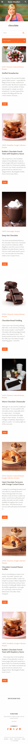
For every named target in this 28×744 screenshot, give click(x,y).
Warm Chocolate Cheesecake (13, 402)
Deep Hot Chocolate (10, 236)
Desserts (9, 67)
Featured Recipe (18, 67)
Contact (11, 739)
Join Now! (14, 721)
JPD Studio (16, 740)
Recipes (4, 69)
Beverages (10, 231)
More (4, 104)
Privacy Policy (18, 739)
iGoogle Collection (20, 145)
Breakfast (10, 145)
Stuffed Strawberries (10, 73)
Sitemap (23, 739)
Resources (6, 739)
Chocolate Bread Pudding (12, 321)
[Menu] (2, 2)
